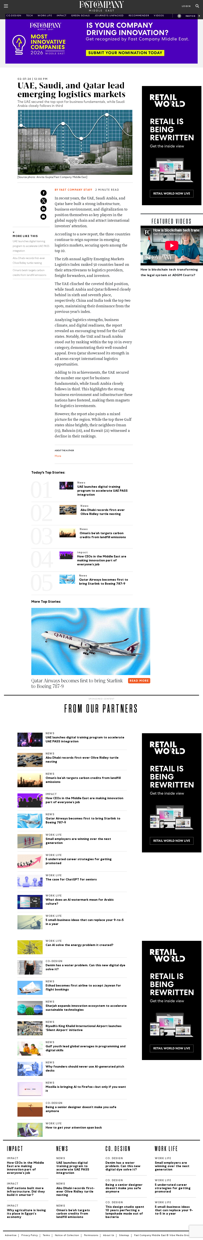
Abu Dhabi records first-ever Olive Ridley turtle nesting (82, 760)
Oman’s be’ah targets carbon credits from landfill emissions (83, 780)
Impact (61, 16)
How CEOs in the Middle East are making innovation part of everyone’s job (84, 800)
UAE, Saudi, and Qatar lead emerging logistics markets (71, 90)
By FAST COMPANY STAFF (73, 190)
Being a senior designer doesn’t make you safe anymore (81, 1109)
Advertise (10, 1235)
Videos (159, 16)
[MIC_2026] (101, 39)
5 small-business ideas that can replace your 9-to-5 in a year (85, 922)
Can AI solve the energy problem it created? (79, 945)
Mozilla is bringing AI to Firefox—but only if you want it (86, 1089)
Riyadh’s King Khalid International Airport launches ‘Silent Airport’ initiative (84, 1028)
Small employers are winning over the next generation (78, 841)
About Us (108, 1235)
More (58, 456)
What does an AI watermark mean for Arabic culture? (80, 902)
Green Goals (80, 16)
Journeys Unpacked (109, 16)
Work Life (45, 16)
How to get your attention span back (74, 1128)
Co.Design (13, 16)
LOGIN (186, 6)
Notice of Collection (67, 1235)
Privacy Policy (29, 1235)
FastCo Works (190, 16)
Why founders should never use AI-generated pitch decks (85, 1069)
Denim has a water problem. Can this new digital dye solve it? (85, 967)
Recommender (139, 16)
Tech (29, 16)
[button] (32, 694)
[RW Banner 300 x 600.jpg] (172, 145)
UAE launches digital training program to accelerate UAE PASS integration (31, 246)
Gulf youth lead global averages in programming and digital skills (85, 1048)
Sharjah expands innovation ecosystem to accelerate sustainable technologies (86, 1008)
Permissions (91, 1235)
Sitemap (124, 1235)
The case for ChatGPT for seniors (71, 879)
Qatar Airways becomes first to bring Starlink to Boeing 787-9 (83, 820)
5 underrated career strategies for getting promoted (79, 861)
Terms (46, 1235)
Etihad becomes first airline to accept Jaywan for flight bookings (83, 987)
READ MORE (139, 681)
